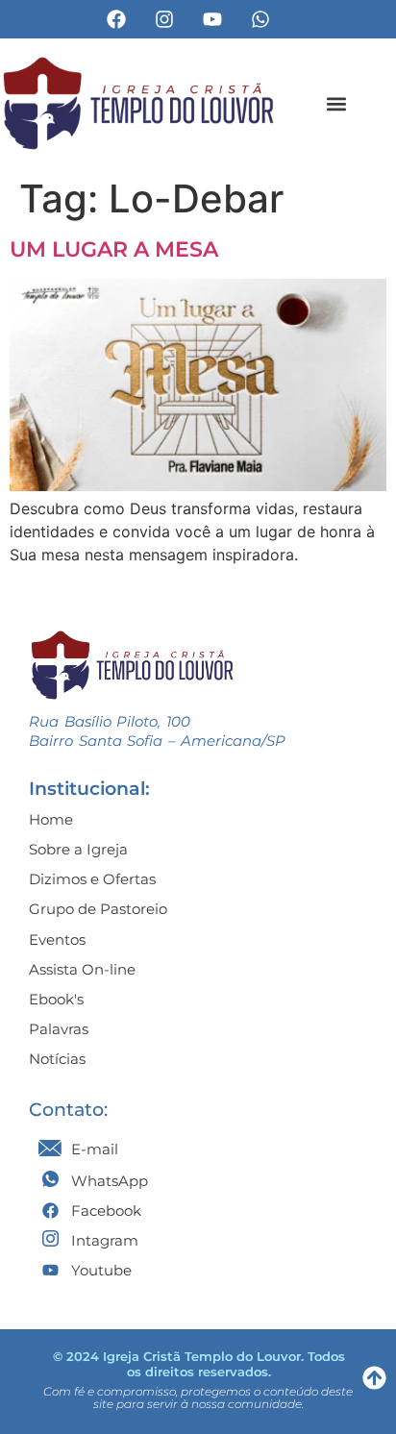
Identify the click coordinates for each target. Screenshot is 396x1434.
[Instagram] (164, 19)
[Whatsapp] (260, 19)
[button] (337, 103)
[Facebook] (116, 19)
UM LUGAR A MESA (114, 249)
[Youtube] (212, 19)
